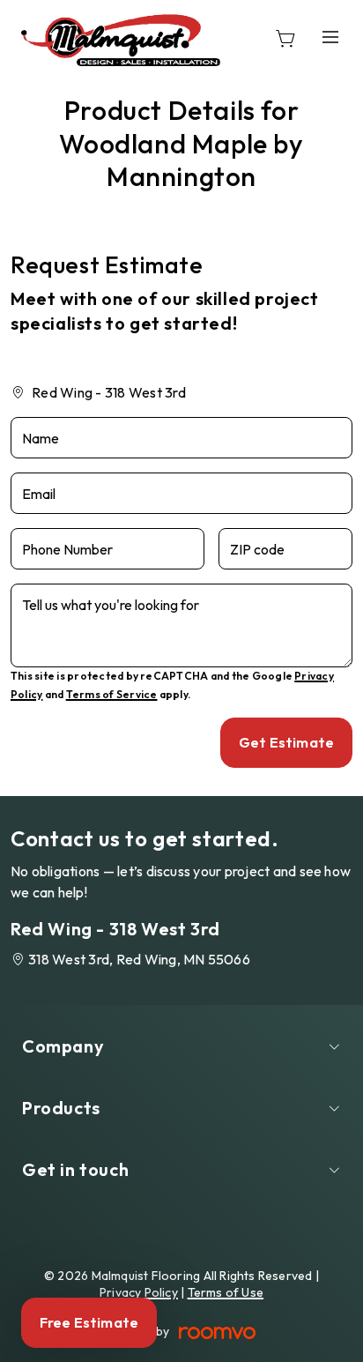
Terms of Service (112, 694)
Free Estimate (89, 1322)
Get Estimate (286, 742)
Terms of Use (226, 1292)
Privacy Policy (139, 1292)
